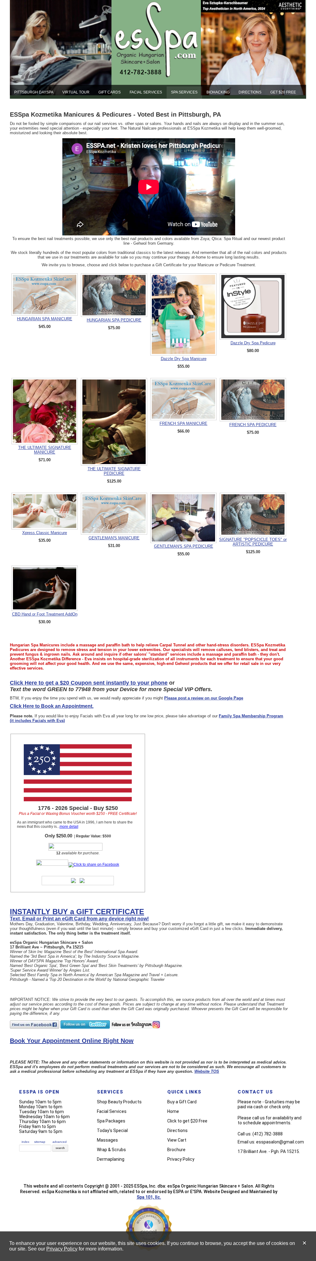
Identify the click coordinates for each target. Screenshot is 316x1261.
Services (110, 1092)
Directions (177, 1130)
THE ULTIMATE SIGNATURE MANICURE (44, 449)
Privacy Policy (61, 1248)
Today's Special (112, 1130)
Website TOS (206, 1071)
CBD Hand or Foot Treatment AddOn (44, 614)
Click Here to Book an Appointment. (52, 706)
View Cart (176, 1140)
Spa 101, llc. (149, 1197)
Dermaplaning (110, 1159)
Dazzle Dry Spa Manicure (183, 358)
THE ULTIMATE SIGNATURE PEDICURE (114, 471)
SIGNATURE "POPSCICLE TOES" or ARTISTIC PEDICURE (253, 541)
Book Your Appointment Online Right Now (72, 1040)
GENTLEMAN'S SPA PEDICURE (183, 546)
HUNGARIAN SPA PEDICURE (114, 320)
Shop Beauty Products (119, 1101)
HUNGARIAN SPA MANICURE (44, 319)
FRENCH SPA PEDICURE (252, 424)
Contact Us (255, 1092)
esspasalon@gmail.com (280, 1141)
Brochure (176, 1149)
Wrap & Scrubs (111, 1149)
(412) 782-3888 (267, 1133)
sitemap (39, 1141)
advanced (59, 1141)
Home (173, 1111)
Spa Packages (111, 1120)
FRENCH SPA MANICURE (183, 423)
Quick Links (184, 1092)
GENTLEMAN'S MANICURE (114, 538)
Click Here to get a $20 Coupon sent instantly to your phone (89, 683)
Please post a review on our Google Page (203, 698)
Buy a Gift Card (182, 1101)
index (25, 1141)
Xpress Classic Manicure (44, 532)
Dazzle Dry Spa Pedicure (253, 343)
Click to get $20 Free (187, 1120)
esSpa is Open (39, 1092)
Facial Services (112, 1111)
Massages (107, 1140)
